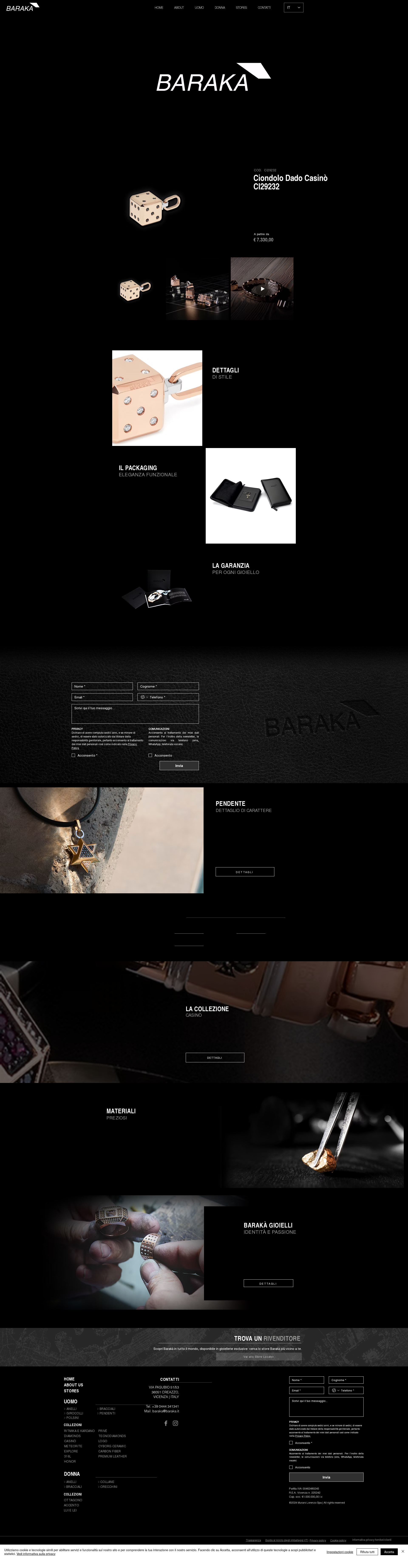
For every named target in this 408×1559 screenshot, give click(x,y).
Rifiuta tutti (367, 1552)
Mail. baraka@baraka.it (161, 1411)
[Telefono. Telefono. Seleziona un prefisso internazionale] (144, 697)
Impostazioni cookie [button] (340, 1552)
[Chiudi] (402, 1552)
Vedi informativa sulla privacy (36, 1554)
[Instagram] (175, 1423)
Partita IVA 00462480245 (304, 1488)
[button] (199, 8)
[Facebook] (165, 1423)
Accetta (389, 1552)
